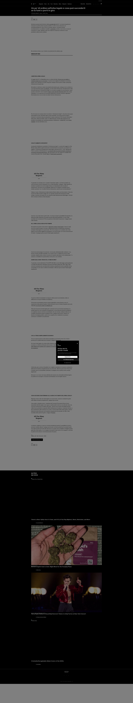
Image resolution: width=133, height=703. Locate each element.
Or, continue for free (67, 362)
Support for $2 (67, 356)
